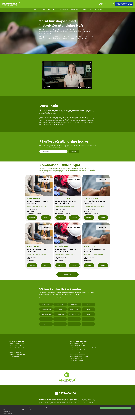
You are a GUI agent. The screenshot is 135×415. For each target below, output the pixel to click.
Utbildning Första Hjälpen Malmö (17, 348)
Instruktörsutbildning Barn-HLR (77, 345)
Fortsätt (73, 151)
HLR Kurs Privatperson (14, 358)
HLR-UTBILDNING (45, 9)
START (34, 9)
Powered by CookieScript (8, 413)
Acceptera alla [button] (115, 407)
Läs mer (46, 217)
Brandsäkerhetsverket (45, 404)
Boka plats (32, 217)
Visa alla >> (67, 274)
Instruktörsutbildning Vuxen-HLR (78, 343)
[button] (9, 409)
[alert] (67, 410)
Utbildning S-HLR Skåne (15, 352)
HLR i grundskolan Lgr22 (76, 358)
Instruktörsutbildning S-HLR (76, 352)
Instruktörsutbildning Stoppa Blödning (79, 354)
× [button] (133, 406)
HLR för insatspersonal (14, 356)
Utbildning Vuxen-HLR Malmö (16, 343)
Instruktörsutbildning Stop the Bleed (79, 356)
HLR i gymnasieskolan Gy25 (76, 360)
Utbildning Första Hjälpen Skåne (17, 354)
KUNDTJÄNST (99, 9)
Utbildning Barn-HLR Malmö (16, 345)
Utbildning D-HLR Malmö (15, 350)
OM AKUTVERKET (87, 9)
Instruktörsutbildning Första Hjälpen (78, 350)
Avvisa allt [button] (115, 411)
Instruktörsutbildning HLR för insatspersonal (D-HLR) (83, 347)
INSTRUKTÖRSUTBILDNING (60, 9)
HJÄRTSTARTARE (75, 9)
